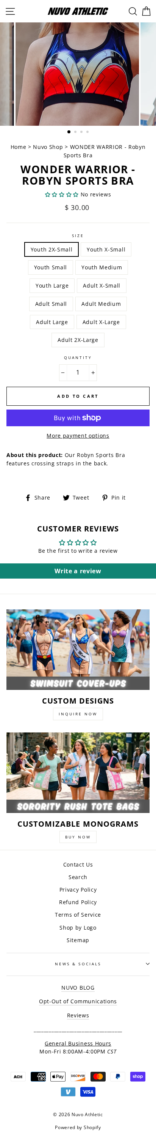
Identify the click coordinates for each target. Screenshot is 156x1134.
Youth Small (50, 267)
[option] (78, 74)
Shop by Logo (77, 927)
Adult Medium (101, 303)
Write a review (78, 571)
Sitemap (78, 940)
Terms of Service (78, 914)
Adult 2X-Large (78, 339)
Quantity (78, 357)
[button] (62, 194)
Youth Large (52, 285)
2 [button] (76, 132)
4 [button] (88, 132)
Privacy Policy (78, 889)
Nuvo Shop (48, 146)
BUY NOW (78, 837)
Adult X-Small (101, 285)
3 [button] (82, 132)
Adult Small (51, 303)
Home (19, 146)
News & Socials (78, 963)
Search (78, 877)
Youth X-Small (106, 249)
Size (78, 235)
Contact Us (78, 864)
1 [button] (69, 132)
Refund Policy (78, 902)
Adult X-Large (101, 322)
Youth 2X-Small (52, 249)
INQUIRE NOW (78, 713)
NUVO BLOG (77, 987)
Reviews (78, 1015)
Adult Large (52, 322)
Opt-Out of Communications (78, 1001)
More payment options (78, 435)
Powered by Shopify (78, 1127)
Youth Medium (101, 267)
